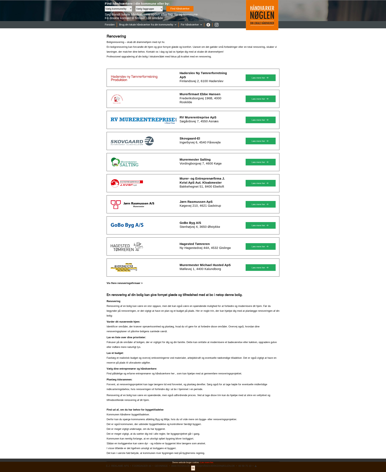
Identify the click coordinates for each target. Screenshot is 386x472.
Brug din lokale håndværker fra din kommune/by (146, 24)
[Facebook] (208, 25)
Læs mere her (258, 78)
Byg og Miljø (162, 419)
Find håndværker (180, 8)
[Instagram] (216, 25)
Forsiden (110, 24)
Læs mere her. (207, 462)
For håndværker (190, 24)
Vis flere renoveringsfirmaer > (125, 283)
